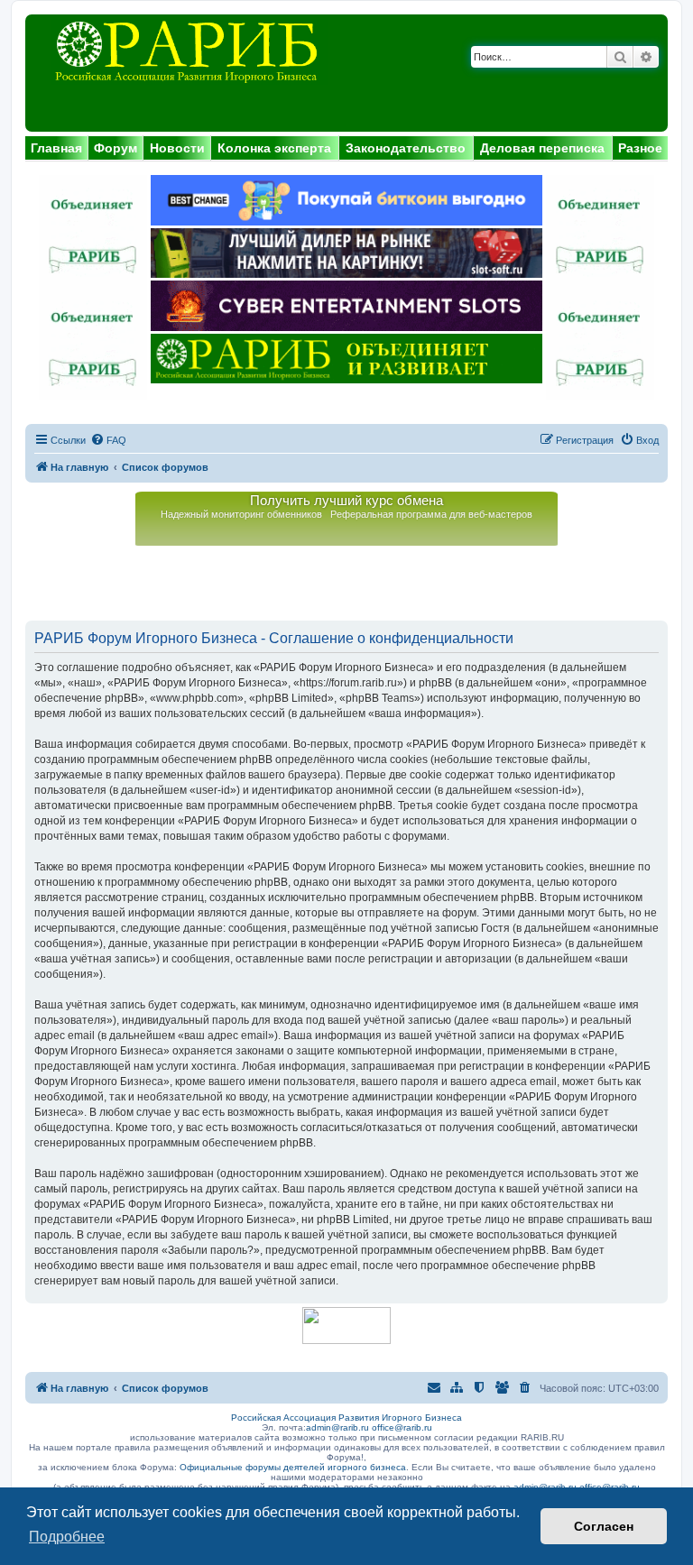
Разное (640, 148)
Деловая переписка (542, 148)
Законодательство (406, 148)
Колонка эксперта (274, 148)
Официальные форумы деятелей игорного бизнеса (293, 1467)
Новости (177, 148)
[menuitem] (108, 440)
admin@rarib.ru (337, 1427)
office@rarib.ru (402, 1427)
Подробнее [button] (67, 1536)
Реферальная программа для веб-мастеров (431, 514)
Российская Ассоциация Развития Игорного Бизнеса (346, 1417)
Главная (56, 148)
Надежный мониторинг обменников (241, 514)
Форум (115, 148)
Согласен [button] (603, 1526)
